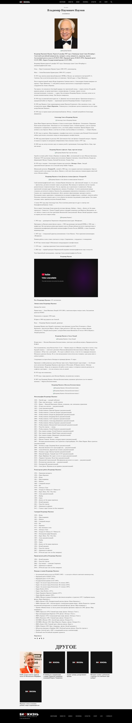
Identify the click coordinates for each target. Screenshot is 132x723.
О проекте (109, 716)
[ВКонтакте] (35, 638)
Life (100, 2)
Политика (85, 2)
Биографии (62, 2)
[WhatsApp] (44, 638)
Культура (93, 2)
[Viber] (41, 638)
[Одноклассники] (37, 638)
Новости (70, 2)
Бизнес (78, 2)
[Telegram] (39, 638)
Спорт (106, 2)
